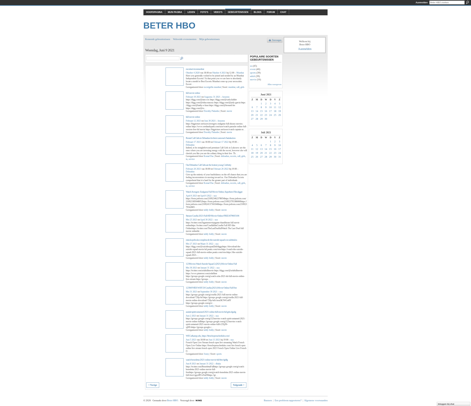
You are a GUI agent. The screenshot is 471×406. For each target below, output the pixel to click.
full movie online (193, 93)
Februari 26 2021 (193, 169)
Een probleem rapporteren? (288, 400)
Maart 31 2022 (206, 243)
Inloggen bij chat (446, 404)
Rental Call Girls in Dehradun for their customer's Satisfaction (211, 138)
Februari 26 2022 (221, 169)
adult (252, 76)
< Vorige (152, 385)
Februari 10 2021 (193, 97)
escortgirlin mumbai (212, 87)
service (192, 159)
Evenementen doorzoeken (182, 58)
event (253, 69)
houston (225, 97)
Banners (268, 400)
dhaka (218, 363)
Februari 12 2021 (193, 120)
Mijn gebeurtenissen (209, 39)
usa (215, 195)
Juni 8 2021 (191, 363)
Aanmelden (422, 2)
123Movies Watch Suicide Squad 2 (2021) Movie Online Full (211, 263)
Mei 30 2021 (191, 267)
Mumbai (240, 72)
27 (252, 118)
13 (252, 111)
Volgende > (238, 385)
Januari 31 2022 (207, 267)
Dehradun (190, 145)
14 (257, 111)
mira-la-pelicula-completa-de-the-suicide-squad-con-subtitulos (211, 239)
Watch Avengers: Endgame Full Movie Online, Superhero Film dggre (214, 191)
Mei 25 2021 (191, 219)
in (186, 159)
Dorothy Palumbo (211, 111)
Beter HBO (169, 25)
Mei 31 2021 (191, 291)
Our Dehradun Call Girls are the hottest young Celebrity (208, 165)
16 (266, 111)
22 (261, 115)
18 (275, 111)
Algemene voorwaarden (316, 400)
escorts (233, 156)
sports (219, 354)
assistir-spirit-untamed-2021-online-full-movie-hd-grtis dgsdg (211, 311)
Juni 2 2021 (191, 315)
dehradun (225, 156)
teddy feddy (209, 210)
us (251, 65)
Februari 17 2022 (221, 142)
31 (279, 156)
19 (279, 111)
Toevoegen (276, 40)
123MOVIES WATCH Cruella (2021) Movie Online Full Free (211, 287)
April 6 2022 (205, 195)
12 (279, 107)
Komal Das (209, 156)
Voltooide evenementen (184, 39)
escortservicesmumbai (195, 69)
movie (229, 111)
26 (279, 115)
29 (261, 118)
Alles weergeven (274, 84)
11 (275, 107)
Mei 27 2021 (191, 243)
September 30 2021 (208, 291)
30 (266, 118)
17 (270, 111)
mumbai (231, 87)
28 (257, 118)
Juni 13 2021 (214, 339)
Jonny (206, 354)
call (237, 87)
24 (270, 115)
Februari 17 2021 (193, 142)
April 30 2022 (206, 219)
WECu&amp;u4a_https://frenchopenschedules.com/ (208, 335)
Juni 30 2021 (210, 120)
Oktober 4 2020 (193, 72)
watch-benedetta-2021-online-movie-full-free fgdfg (207, 359)
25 (275, 115)
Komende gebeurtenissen (157, 39)
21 (257, 115)
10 (270, 107)
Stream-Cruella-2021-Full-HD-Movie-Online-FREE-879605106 (212, 215)
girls (242, 87)
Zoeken (467, 2)
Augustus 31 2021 (212, 97)
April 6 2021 (191, 195)
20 (252, 115)
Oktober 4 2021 (219, 72)
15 (261, 111)
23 (266, 115)
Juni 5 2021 (191, 339)
